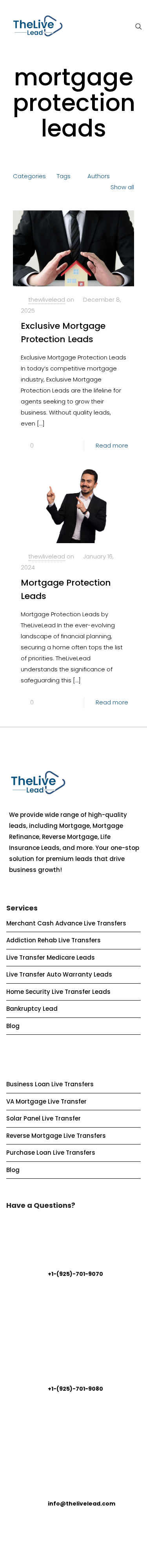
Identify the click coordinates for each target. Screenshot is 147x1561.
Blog (13, 1026)
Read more (112, 445)
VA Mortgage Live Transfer (46, 1101)
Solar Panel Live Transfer (43, 1118)
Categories (29, 176)
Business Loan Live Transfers (50, 1084)
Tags (64, 176)
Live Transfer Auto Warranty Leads (59, 974)
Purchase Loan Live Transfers (50, 1152)
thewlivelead (46, 299)
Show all (122, 187)
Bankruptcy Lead (32, 1008)
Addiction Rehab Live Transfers (53, 940)
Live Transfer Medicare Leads (50, 957)
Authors (98, 176)
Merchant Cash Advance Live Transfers (66, 923)
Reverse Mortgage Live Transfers (56, 1136)
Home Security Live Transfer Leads (58, 992)
